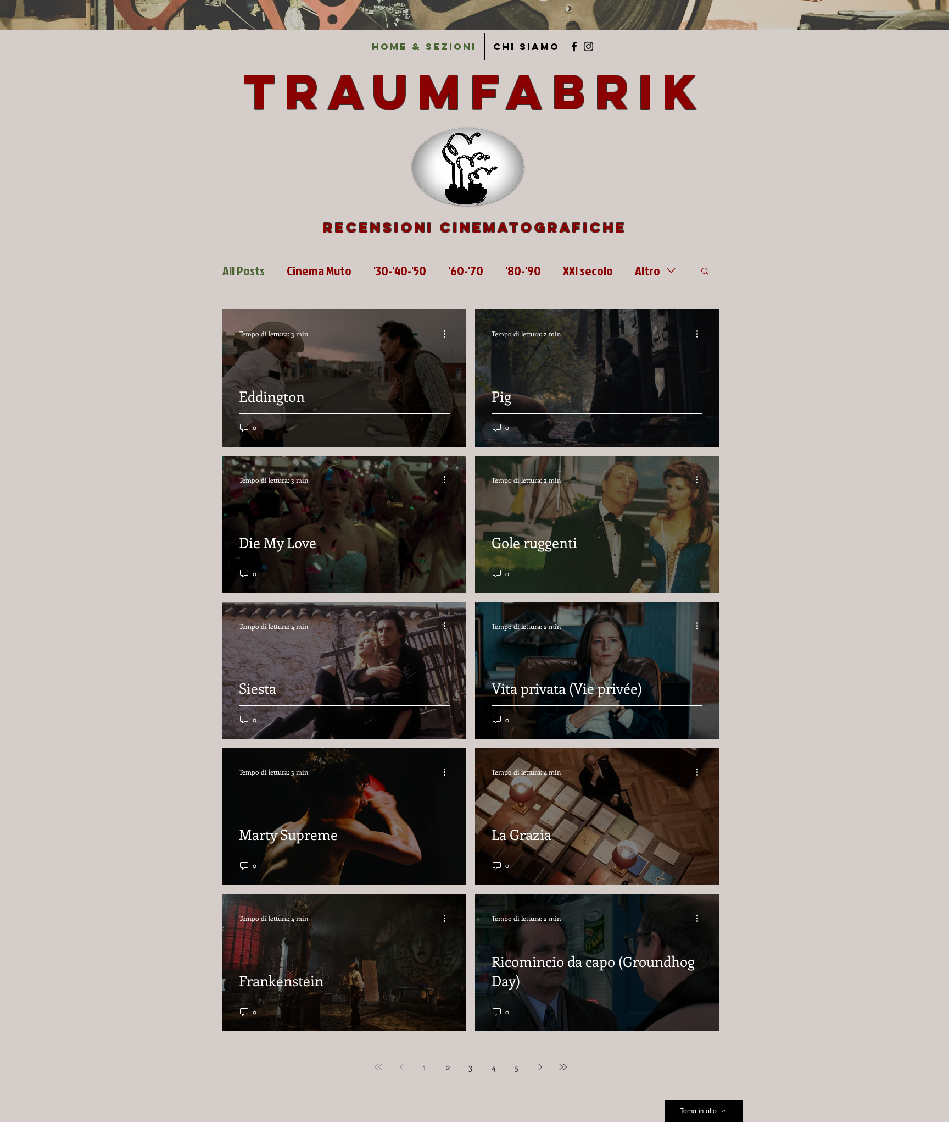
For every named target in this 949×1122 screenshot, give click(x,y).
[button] (705, 272)
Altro (647, 270)
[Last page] (563, 1067)
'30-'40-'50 (399, 270)
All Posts (243, 270)
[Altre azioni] (448, 333)
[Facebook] (574, 46)
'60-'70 (465, 270)
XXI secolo (588, 270)
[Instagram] (588, 46)
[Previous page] (401, 1067)
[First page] (378, 1067)
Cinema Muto (319, 270)
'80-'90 (523, 270)
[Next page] (540, 1067)
